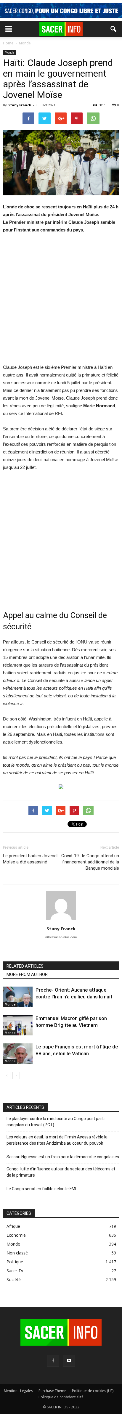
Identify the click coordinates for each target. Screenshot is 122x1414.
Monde (9, 52)
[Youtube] (69, 1361)
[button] (113, 29)
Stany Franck (19, 105)
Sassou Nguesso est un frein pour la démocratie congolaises (63, 1156)
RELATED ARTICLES (25, 966)
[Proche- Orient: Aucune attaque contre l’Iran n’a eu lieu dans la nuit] (18, 997)
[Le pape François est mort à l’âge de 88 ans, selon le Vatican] (18, 1053)
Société (14, 1279)
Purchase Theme (52, 1390)
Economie (16, 1235)
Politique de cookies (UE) (92, 1390)
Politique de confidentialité (61, 1396)
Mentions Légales (18, 1390)
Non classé (17, 1253)
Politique (15, 1262)
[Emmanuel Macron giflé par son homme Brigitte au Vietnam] (18, 1025)
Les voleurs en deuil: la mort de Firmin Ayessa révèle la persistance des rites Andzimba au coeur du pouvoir (57, 1140)
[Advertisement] (61, 302)
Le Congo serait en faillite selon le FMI (41, 1188)
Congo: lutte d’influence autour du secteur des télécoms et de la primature (61, 1172)
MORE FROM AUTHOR (27, 974)
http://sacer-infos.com (61, 937)
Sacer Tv (15, 1270)
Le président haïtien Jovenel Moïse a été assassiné (30, 859)
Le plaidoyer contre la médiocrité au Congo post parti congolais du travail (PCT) (56, 1121)
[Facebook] (53, 1361)
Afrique (13, 1226)
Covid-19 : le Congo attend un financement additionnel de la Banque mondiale (90, 862)
